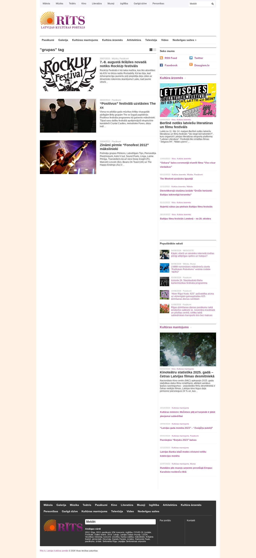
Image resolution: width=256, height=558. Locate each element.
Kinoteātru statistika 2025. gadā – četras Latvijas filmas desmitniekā (187, 374)
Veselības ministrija (93, 537)
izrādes (130, 539)
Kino (84, 3)
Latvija (116, 534)
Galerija (63, 39)
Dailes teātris (100, 534)
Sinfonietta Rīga (110, 541)
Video (164, 39)
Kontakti (191, 520)
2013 (98, 532)
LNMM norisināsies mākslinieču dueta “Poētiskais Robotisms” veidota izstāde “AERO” (190, 269)
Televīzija (151, 39)
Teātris (72, 3)
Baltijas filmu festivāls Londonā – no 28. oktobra (185, 218)
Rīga (93, 532)
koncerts (120, 532)
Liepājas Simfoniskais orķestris (132, 541)
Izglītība (124, 3)
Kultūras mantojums (85, 39)
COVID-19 (138, 532)
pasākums (90, 541)
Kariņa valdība (127, 537)
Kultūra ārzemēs (112, 39)
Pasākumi (48, 39)
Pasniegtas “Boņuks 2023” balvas (178, 440)
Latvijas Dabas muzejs (130, 534)
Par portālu (165, 520)
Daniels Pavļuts (119, 539)
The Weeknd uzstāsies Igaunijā (176, 178)
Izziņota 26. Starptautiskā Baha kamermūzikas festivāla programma (189, 281)
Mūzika (59, 3)
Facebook (171, 65)
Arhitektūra (134, 39)
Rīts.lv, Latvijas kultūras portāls (54, 551)
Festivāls (89, 534)
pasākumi (106, 532)
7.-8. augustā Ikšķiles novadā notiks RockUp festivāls (123, 64)
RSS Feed (171, 57)
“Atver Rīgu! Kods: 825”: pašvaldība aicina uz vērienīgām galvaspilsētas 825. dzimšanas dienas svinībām (192, 296)
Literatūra (97, 3)
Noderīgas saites (183, 39)
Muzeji (111, 3)
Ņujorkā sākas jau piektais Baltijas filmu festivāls (186, 206)
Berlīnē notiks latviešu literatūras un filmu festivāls (186, 125)
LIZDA (144, 534)
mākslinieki (140, 537)
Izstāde (147, 532)
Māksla (46, 3)
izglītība (129, 532)
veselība (116, 537)
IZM (113, 532)
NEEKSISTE (188, 250)
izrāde (98, 541)
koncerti (107, 537)
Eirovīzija (107, 539)
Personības (158, 3)
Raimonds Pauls (142, 539)
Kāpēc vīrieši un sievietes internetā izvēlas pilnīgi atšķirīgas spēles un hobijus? (192, 254)
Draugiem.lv (202, 65)
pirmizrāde (97, 539)
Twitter (198, 57)
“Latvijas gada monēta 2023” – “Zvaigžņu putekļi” (186, 428)
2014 (109, 534)
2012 (87, 532)
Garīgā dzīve (140, 3)
